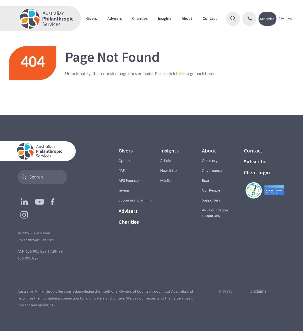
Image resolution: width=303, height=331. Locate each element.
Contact (210, 18)
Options (125, 161)
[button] (233, 19)
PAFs (122, 171)
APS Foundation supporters (215, 213)
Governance (212, 171)
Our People (211, 190)
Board (207, 181)
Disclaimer (259, 291)
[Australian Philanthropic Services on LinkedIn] (24, 201)
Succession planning (135, 200)
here (180, 74)
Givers (91, 18)
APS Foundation (132, 181)
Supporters (211, 200)
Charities (139, 18)
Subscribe (267, 19)
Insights (164, 18)
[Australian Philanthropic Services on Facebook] (52, 201)
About (187, 18)
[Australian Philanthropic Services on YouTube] (39, 201)
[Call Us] (249, 19)
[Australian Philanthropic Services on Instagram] (24, 214)
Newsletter (169, 171)
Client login (286, 18)
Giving (124, 190)
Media (165, 181)
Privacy (225, 291)
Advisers (114, 18)
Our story (210, 161)
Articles (166, 161)
